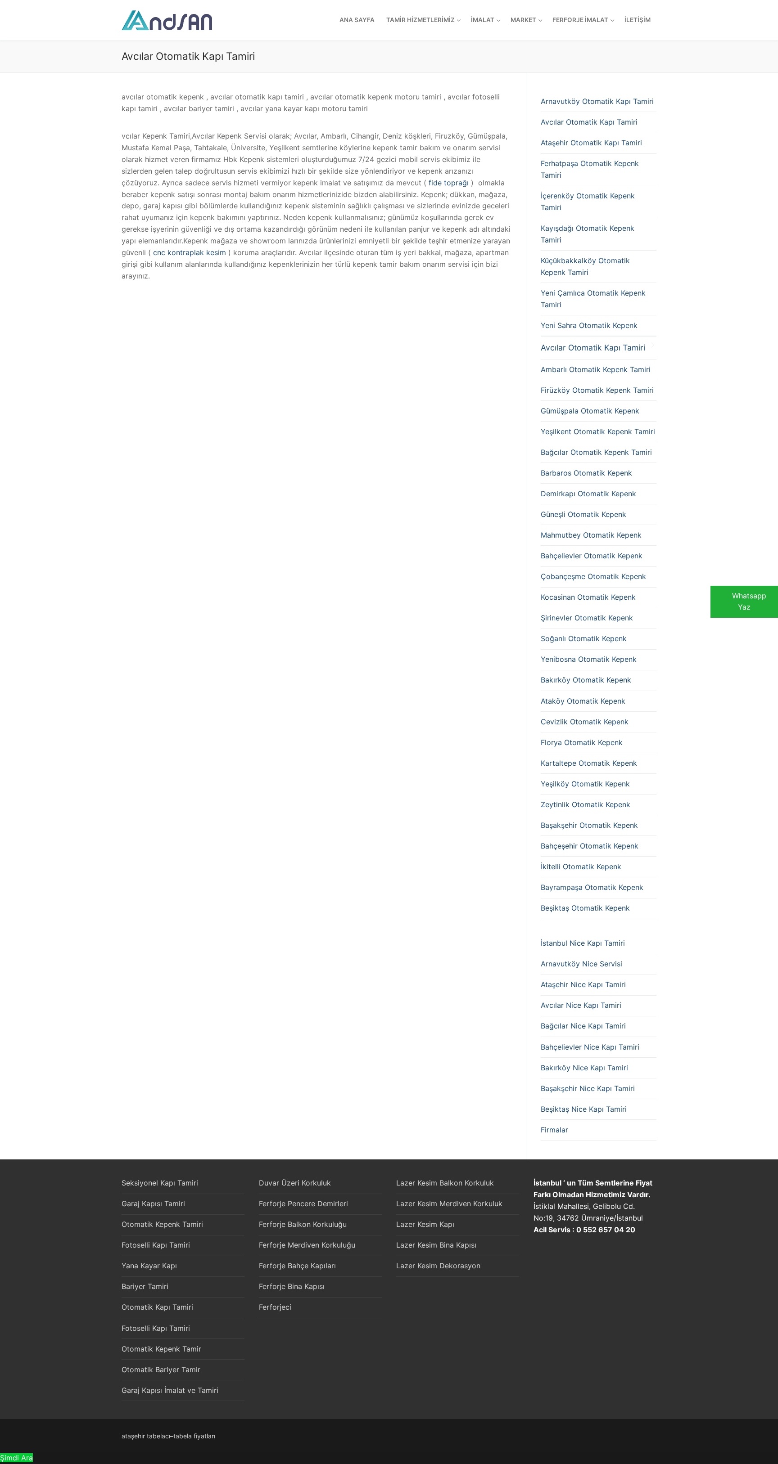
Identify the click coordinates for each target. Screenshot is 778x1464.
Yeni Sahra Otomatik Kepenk (589, 325)
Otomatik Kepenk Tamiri (162, 1224)
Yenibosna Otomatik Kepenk (589, 659)
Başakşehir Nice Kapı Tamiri (588, 1088)
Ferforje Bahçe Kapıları (297, 1265)
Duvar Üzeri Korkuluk (295, 1182)
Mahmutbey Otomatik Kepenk (591, 534)
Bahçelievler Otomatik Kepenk (591, 555)
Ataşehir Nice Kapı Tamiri (583, 984)
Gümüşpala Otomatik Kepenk (590, 410)
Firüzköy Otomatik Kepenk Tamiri (597, 390)
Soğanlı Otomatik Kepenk (584, 638)
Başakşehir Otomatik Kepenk (589, 825)
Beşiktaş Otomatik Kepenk (585, 907)
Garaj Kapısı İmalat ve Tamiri (170, 1390)
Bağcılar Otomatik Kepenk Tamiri (596, 452)
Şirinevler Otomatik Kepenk (587, 617)
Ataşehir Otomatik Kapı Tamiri (591, 142)
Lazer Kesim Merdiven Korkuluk (449, 1203)
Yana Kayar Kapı (149, 1265)
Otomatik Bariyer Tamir (161, 1369)
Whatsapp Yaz (749, 601)
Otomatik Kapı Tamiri (157, 1306)
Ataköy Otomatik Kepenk (583, 700)
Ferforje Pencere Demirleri (303, 1203)
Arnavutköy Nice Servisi (581, 963)
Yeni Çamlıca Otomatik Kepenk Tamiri (593, 298)
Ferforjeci (275, 1306)
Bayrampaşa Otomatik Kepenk (592, 887)
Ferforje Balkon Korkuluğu (303, 1224)
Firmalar (554, 1129)
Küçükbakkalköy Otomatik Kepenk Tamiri (585, 266)
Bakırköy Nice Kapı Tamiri (584, 1067)
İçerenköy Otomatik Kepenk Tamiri (588, 201)
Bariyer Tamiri (145, 1286)
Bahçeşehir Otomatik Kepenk (589, 845)
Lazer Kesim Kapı (425, 1224)
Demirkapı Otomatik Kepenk (588, 493)
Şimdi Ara (16, 1457)
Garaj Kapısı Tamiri (153, 1203)
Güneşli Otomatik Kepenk (583, 514)
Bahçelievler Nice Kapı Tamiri (590, 1046)
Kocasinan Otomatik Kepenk (588, 597)
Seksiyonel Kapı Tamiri (160, 1182)
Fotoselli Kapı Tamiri (156, 1244)
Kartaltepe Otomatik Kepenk (589, 763)
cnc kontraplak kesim (189, 252)
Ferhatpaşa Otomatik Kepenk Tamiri (590, 169)
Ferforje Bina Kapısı (292, 1286)
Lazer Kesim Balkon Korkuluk (445, 1182)
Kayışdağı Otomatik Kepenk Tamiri (587, 234)
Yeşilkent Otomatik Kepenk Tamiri (598, 431)
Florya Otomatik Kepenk (582, 742)
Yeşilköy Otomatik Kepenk (585, 783)
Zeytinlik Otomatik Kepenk (585, 804)
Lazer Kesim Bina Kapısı (436, 1244)
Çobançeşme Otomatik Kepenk (593, 576)
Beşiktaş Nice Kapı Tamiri (584, 1109)
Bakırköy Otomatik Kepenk (586, 679)
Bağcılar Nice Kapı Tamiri (583, 1025)
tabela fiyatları (194, 1436)
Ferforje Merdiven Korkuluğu (307, 1244)
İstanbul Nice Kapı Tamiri (583, 943)
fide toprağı (449, 182)
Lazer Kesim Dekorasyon (438, 1265)
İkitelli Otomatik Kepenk (581, 866)
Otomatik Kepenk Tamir (161, 1348)
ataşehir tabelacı (146, 1436)
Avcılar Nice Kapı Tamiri (581, 1005)
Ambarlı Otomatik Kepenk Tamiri (596, 369)
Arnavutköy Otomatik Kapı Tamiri (597, 101)
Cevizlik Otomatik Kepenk (585, 721)
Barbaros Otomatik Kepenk (586, 472)
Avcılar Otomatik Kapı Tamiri (589, 121)
